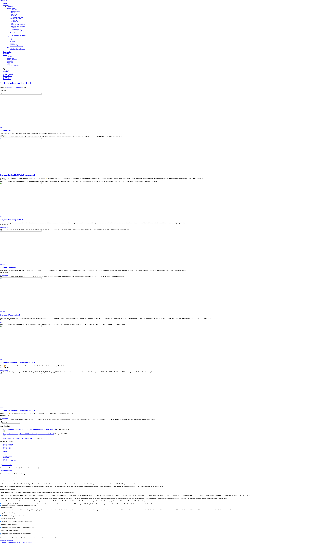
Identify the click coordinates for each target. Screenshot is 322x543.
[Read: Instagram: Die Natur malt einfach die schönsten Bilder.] (4, 436)
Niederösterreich (11, 8)
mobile (8, 64)
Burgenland (10, 6)
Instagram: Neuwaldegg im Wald (11, 220)
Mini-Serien (10, 61)
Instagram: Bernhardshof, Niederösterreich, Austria (17, 175)
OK (1, 470)
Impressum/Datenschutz (6, 540)
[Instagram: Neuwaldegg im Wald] (21, 183)
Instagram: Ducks (6, 130)
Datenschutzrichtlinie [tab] (5, 535)
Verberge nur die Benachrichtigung (23, 542)
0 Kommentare (4, 227)
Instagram (9, 56)
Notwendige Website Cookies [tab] (8, 489)
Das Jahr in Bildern (12, 59)
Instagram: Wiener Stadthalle (10, 315)
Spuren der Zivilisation (13, 65)
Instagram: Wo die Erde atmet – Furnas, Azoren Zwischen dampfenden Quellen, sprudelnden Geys (29, 429)
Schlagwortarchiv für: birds (16, 83)
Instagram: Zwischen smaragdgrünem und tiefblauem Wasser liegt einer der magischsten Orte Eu (28, 434)
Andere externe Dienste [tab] (6, 507)
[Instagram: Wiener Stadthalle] (21, 278)
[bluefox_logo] (3, 0)
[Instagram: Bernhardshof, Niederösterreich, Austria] (21, 138)
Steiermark (9, 37)
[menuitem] (162, 3)
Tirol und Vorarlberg (12, 44)
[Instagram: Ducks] (21, 94)
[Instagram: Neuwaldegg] (21, 231)
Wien (8, 47)
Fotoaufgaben (10, 58)
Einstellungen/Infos (7, 470)
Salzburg (9, 33)
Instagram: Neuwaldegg (8, 267)
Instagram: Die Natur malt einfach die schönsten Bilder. (18, 438)
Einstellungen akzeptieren (7, 542)
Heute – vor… (10, 62)
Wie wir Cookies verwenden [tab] (7, 481)
